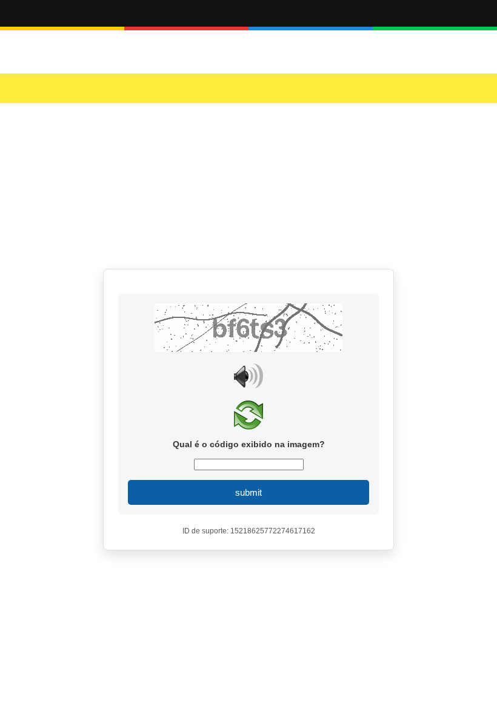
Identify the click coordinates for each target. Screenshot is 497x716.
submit (248, 492)
